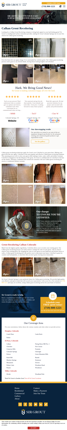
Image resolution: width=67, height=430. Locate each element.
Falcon (9, 354)
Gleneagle (38, 351)
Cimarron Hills (11, 349)
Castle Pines (10, 334)
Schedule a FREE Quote (53, 3)
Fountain (37, 349)
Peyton (9, 368)
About (17, 399)
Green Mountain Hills (41, 354)
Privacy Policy (51, 421)
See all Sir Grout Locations (33, 378)
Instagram (20, 404)
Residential (19, 391)
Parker (8, 337)
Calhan (9, 344)
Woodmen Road (40, 365)
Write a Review (46, 404)
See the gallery (40, 141)
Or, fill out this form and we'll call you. (53, 310)
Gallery (18, 396)
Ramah (37, 357)
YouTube (35, 404)
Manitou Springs (11, 360)
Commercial (20, 393)
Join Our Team (39, 393)
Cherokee (9, 346)
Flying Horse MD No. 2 (42, 344)
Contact (37, 388)
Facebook (25, 404)
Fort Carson (38, 346)
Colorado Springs (12, 351)
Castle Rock (38, 334)
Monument (10, 362)
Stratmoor (38, 360)
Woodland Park (39, 374)
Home (17, 388)
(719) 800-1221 (48, 6)
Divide (9, 374)
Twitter (30, 404)
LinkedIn (41, 404)
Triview (37, 362)
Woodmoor (38, 368)
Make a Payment (40, 391)
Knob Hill (10, 357)
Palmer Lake (10, 365)
